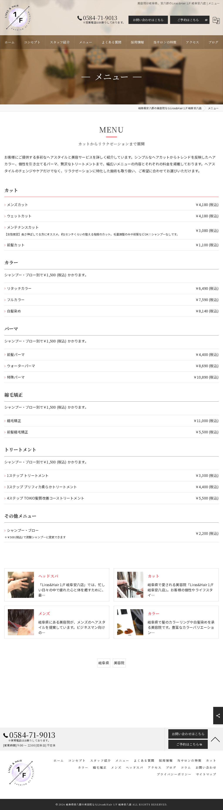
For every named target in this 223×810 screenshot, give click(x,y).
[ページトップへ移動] (215, 739)
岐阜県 (103, 662)
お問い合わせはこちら (148, 20)
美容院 (119, 662)
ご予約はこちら (188, 20)
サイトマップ (206, 774)
